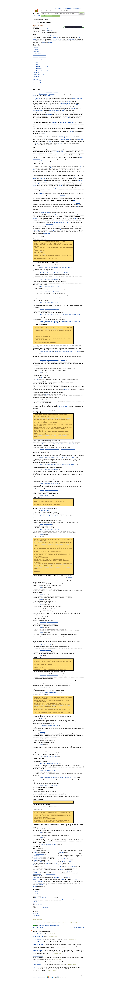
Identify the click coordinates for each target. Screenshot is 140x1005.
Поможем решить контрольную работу (49, 925)
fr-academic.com (36, 15)
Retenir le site (58, 8)
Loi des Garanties (78, 927)
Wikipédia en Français (46, 15)
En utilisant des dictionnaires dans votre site (71, 8)
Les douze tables (37, 964)
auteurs (74, 922)
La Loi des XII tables (38, 956)
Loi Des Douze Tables (38, 933)
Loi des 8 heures (39, 927)
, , (51, 267)
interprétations (56, 15)
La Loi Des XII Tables (38, 944)
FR (82, 8)
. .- (63, 151)
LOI (34, 967)
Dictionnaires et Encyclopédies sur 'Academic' (54, 11)
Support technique (52, 975)
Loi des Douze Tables (58, 922)
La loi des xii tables (38, 950)
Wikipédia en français (68, 922)
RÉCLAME (57, 975)
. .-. (52, 30)
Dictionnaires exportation (37, 977)
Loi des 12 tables (37, 939)
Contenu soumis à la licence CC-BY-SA (40, 922)
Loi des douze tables (38, 936)
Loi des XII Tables (37, 941)
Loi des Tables (36, 961)
